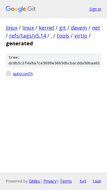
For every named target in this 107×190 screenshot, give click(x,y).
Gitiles (34, 181)
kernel (46, 27)
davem (79, 27)
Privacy (49, 181)
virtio (80, 35)
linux (11, 27)
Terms (66, 181)
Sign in (95, 9)
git (62, 27)
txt (83, 180)
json (96, 180)
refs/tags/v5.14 (27, 35)
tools (63, 35)
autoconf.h (23, 73)
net (96, 27)
